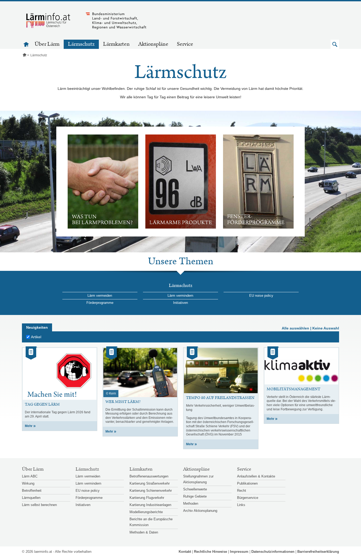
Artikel (36, 337)
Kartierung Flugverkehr (146, 498)
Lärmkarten (116, 44)
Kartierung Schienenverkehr (150, 491)
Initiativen (180, 303)
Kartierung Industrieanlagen (150, 505)
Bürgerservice (247, 498)
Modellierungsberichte (146, 512)
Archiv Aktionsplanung (200, 511)
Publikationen (247, 483)
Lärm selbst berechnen (39, 505)
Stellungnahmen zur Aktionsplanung (198, 479)
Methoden (190, 503)
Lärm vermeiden (99, 296)
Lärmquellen (31, 498)
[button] (335, 44)
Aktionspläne (153, 44)
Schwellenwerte (195, 489)
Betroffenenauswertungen (148, 476)
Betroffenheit (31, 491)
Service (185, 44)
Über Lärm (47, 44)
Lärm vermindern (180, 296)
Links (241, 505)
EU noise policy (261, 296)
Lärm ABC (30, 476)
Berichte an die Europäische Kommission (151, 522)
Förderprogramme (99, 303)
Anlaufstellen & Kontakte (256, 476)
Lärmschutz (81, 44)
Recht (241, 491)
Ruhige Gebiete (195, 496)
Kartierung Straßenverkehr (149, 483)
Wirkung (28, 483)
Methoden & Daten (143, 532)
